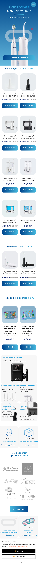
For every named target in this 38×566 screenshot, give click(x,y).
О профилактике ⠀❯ (29, 535)
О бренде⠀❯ (9, 535)
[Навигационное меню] (33, 4)
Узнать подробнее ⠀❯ (9, 445)
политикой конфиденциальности (18, 546)
